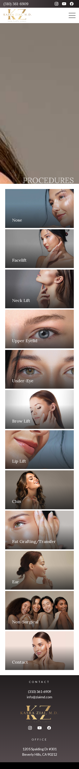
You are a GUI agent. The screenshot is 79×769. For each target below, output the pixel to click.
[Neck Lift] (39, 289)
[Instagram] (56, 4)
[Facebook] (72, 4)
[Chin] (39, 489)
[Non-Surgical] (39, 610)
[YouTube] (64, 4)
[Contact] (39, 650)
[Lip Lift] (39, 449)
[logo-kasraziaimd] (17, 15)
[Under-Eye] (39, 369)
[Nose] (39, 208)
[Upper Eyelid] (39, 329)
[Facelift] (39, 248)
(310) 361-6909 (39, 691)
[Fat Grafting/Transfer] (39, 530)
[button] (72, 15)
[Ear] (39, 570)
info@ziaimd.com (39, 697)
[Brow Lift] (39, 409)
